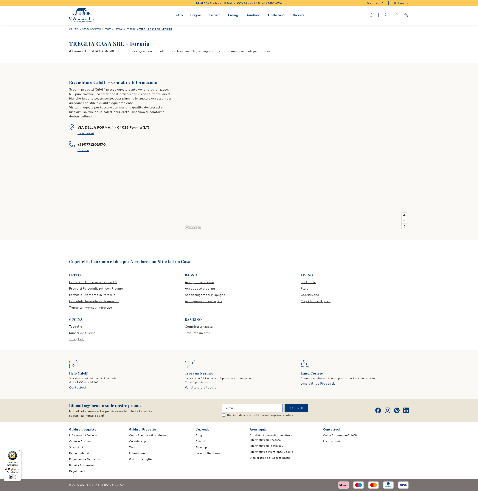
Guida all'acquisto (82, 429)
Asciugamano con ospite (203, 301)
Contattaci (77, 387)
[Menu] (19, 451)
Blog (199, 435)
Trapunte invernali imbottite (90, 307)
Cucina (215, 15)
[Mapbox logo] (193, 227)
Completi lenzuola (199, 326)
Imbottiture (137, 453)
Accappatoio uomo (199, 282)
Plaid (304, 288)
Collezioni (276, 15)
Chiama (83, 150)
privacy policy (283, 415)
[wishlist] (395, 15)
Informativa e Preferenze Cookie (271, 451)
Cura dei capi (138, 441)
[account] (385, 15)
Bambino (253, 15)
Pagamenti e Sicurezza (84, 459)
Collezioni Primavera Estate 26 (93, 282)
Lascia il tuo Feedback (318, 383)
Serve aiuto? (375, 3)
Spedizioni (76, 447)
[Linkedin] (406, 410)
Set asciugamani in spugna (205, 295)
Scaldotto (308, 282)
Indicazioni (85, 133)
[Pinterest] (397, 410)
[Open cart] (406, 15)
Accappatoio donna (200, 288)
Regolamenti (77, 471)
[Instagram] (387, 410)
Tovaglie (75, 326)
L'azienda (202, 429)
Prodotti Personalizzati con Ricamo (96, 288)
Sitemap (201, 447)
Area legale (258, 429)
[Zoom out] (404, 220)
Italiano (400, 3)
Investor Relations (208, 453)
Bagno (195, 15)
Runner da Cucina (82, 333)
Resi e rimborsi (79, 453)
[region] (296, 151)
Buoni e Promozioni (82, 465)
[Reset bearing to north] (404, 226)
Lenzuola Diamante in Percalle (92, 295)
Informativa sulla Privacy (266, 446)
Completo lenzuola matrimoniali (94, 301)
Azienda (201, 441)
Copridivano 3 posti (315, 301)
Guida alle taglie (140, 459)
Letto (178, 15)
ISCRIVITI (296, 408)
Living (233, 15)
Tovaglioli (76, 339)
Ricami (298, 15)
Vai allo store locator (201, 387)
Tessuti (133, 447)
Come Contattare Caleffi (340, 435)
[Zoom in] (404, 215)
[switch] (12, 477)
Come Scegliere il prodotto (147, 435)
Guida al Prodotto (142, 429)
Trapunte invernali (198, 333)
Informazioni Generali (83, 435)
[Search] (371, 15)
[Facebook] (378, 410)
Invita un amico (333, 441)
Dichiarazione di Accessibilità (270, 457)
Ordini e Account (80, 441)
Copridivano (310, 295)
